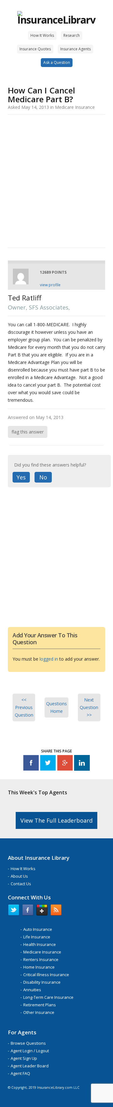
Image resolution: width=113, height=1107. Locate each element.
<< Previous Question (24, 707)
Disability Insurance (42, 982)
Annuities (32, 989)
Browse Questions (28, 1043)
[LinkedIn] (82, 764)
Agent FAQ (20, 1073)
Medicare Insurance (42, 952)
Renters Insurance (40, 959)
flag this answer (28, 432)
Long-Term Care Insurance (48, 997)
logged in (49, 659)
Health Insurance (39, 944)
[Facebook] (31, 764)
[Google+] (65, 764)
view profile (50, 285)
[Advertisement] (56, 180)
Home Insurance (39, 967)
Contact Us (21, 883)
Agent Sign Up (24, 1058)
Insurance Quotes (35, 49)
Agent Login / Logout (30, 1051)
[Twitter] (48, 764)
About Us (19, 876)
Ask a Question (56, 62)
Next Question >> (89, 707)
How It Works (42, 35)
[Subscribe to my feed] (56, 911)
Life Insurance (36, 937)
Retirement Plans (39, 1005)
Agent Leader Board (30, 1066)
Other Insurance (38, 1012)
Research (71, 35)
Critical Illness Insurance (46, 974)
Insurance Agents (75, 49)
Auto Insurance (37, 929)
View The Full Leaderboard (56, 820)
